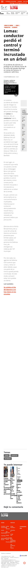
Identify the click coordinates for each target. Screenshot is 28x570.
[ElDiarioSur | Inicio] (27, 523)
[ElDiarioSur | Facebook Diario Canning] (22, 515)
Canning (19, 1)
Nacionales (4, 533)
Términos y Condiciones (6, 553)
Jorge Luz (11, 534)
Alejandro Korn (17, 13)
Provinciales (9, 542)
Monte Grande (12, 13)
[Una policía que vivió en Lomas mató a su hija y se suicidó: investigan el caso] (12, 477)
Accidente (8, 458)
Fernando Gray (23, 13)
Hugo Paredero (12, 527)
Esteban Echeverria (11, 1)
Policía (12, 475)
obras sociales (21, 481)
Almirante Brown (3, 539)
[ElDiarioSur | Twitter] (25, 515)
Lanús (2, 530)
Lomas (7, 455)
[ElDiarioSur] (4, 516)
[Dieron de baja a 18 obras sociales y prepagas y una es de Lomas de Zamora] (18, 482)
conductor (14, 455)
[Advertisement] (14, 310)
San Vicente (8, 13)
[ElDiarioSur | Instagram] (22, 518)
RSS (21, 528)
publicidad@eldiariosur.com (8, 561)
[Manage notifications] (24, 563)
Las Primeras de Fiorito (12, 546)
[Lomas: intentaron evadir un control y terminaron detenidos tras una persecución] (6, 477)
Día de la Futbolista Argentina (13, 539)
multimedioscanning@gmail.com (8, 559)
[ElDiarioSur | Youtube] (25, 518)
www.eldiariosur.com (6, 556)
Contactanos (23, 526)
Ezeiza (7, 535)
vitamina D (12, 531)
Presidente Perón (8, 538)
